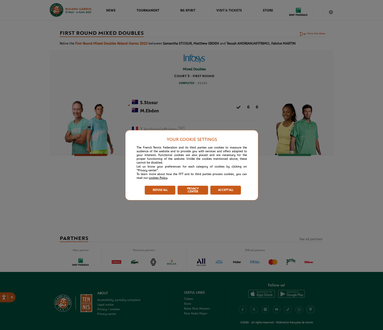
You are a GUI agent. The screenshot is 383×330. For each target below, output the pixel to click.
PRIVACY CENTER (193, 190)
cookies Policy (158, 178)
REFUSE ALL (160, 190)
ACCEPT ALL (225, 190)
